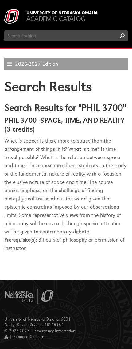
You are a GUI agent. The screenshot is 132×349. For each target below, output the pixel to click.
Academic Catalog (55, 18)
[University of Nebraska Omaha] (29, 296)
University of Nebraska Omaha (62, 13)
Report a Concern (28, 336)
